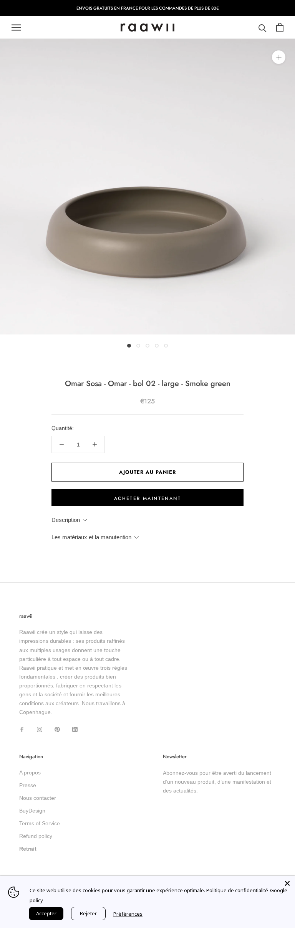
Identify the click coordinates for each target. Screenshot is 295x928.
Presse (27, 785)
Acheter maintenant (147, 498)
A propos (30, 772)
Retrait (27, 849)
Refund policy (35, 836)
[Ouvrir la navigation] (16, 27)
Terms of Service (39, 823)
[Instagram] (39, 728)
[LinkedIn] (75, 728)
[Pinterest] (57, 728)
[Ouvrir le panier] (279, 27)
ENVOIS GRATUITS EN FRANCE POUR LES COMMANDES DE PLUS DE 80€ (147, 8)
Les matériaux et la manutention (91, 537)
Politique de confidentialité (237, 890)
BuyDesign (32, 811)
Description (65, 520)
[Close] (287, 883)
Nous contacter (37, 798)
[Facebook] (22, 728)
